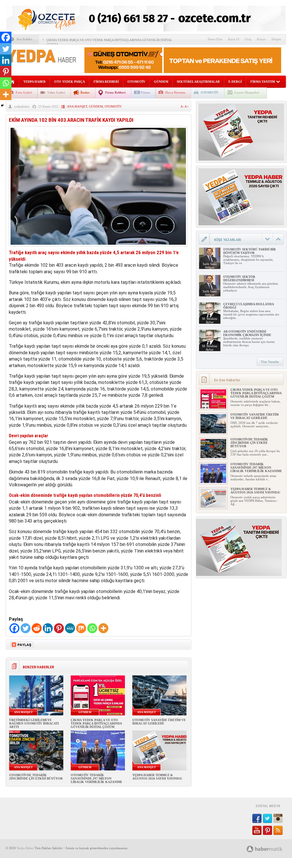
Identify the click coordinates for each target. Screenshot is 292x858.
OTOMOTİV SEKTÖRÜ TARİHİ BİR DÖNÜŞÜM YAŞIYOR (249, 251)
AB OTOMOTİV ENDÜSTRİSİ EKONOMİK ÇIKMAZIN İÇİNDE (247, 333)
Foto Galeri (24, 92)
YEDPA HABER (34, 81)
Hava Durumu (175, 92)
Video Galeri (56, 92)
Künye (261, 39)
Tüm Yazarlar (270, 361)
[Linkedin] (48, 628)
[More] (103, 628)
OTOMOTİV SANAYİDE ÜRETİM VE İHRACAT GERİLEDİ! (159, 721)
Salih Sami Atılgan (210, 265)
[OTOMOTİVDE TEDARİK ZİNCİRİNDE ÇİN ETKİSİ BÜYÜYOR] (213, 457)
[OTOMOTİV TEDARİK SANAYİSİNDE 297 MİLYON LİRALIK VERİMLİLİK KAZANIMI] (213, 482)
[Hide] (2, 105)
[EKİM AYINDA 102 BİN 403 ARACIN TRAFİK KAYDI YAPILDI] (98, 247)
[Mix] (81, 628)
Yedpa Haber (25, 848)
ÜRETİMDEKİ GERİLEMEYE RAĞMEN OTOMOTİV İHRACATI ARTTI (34, 723)
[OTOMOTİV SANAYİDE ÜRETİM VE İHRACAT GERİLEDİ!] (213, 432)
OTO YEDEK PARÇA (69, 81)
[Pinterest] (59, 628)
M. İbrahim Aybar (209, 320)
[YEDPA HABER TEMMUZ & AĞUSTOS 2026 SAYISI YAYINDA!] (213, 507)
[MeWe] (70, 628)
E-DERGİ (235, 81)
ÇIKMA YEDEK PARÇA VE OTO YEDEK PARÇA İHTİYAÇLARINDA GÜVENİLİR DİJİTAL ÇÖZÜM (96, 723)
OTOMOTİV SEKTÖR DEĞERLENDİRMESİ (239, 278)
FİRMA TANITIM (262, 81)
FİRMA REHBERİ (106, 81)
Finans (145, 92)
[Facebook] (14, 628)
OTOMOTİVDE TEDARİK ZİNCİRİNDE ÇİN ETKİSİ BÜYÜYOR (36, 776)
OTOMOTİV (136, 81)
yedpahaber (22, 106)
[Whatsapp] (92, 628)
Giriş (248, 39)
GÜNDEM (161, 81)
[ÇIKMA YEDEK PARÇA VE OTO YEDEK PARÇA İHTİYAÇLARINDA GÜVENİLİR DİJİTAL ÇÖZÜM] (213, 407)
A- (182, 106)
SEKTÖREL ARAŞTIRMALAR (198, 81)
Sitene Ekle (215, 39)
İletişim (276, 39)
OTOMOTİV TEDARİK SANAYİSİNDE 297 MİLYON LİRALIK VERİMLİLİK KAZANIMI (96, 778)
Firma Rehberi (115, 92)
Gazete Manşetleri (246, 92)
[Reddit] (37, 628)
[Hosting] (250, 849)
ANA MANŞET (77, 106)
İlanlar (85, 92)
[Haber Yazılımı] (271, 848)
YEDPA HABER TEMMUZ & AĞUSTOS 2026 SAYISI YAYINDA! (157, 776)
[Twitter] (26, 628)
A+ (186, 106)
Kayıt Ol (233, 39)
